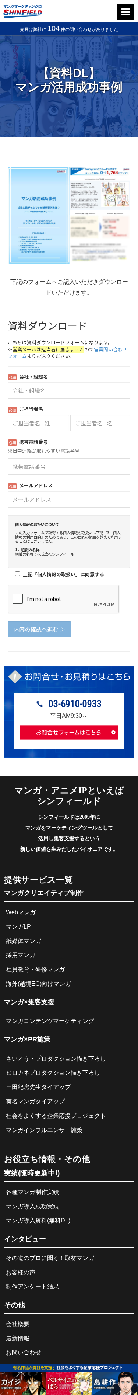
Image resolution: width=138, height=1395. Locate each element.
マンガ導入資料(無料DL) (38, 1220)
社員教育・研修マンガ (35, 969)
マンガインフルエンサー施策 (44, 1130)
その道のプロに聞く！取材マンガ (50, 1258)
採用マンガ (20, 955)
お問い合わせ (23, 1352)
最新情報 (17, 1338)
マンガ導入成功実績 (32, 1206)
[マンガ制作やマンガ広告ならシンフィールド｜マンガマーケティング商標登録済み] (22, 16)
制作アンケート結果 (32, 1286)
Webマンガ (21, 912)
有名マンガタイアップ (35, 1101)
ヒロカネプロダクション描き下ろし (53, 1072)
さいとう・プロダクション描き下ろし (56, 1058)
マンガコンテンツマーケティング (50, 1021)
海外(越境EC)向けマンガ (38, 984)
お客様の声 (20, 1272)
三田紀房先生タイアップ (38, 1087)
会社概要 (17, 1324)
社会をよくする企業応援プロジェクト (56, 1116)
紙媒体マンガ (23, 941)
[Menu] (125, 12)
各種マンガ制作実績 (32, 1192)
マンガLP (18, 926)
